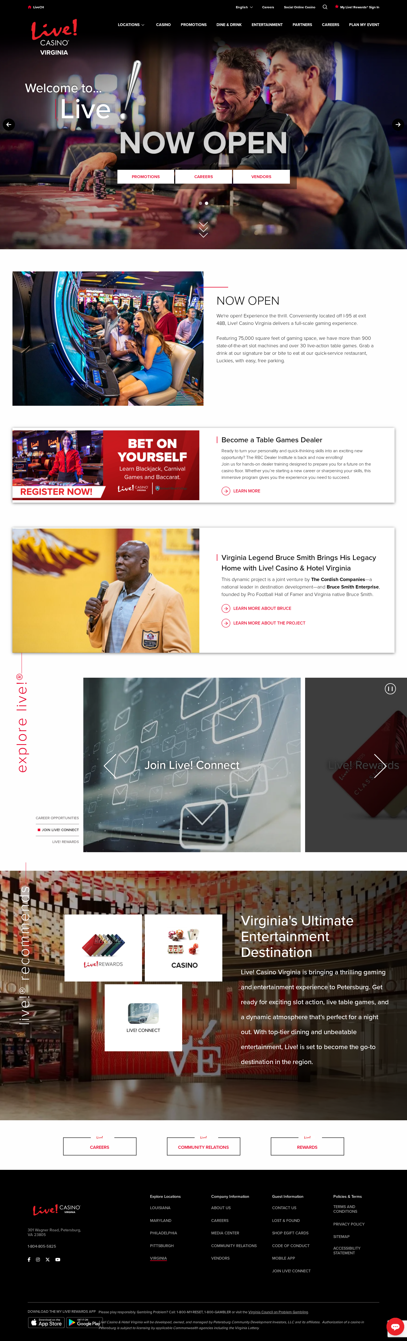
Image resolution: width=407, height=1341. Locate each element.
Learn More (246, 491)
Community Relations (203, 1147)
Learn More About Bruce (262, 608)
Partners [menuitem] (302, 24)
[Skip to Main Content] (203, 223)
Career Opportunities (57, 818)
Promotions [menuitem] (194, 24)
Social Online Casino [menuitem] (299, 7)
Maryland (160, 1220)
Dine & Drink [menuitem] (229, 24)
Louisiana (160, 1208)
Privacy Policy (349, 1224)
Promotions (146, 176)
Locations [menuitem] (129, 24)
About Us (221, 1208)
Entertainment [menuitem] (267, 24)
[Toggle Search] (325, 6)
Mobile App (283, 1258)
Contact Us (284, 1208)
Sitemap (341, 1236)
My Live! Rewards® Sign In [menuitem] (359, 7)
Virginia (158, 1258)
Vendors (261, 176)
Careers (203, 176)
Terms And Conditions (345, 1209)
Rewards (307, 1147)
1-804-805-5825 (42, 1246)
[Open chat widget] (395, 1326)
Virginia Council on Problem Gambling (278, 1312)
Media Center (225, 1233)
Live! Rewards (65, 842)
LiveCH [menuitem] (38, 7)
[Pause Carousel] (390, 688)
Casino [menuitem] (163, 24)
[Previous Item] (110, 766)
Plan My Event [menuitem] (364, 24)
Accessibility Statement (346, 1250)
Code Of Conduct (291, 1246)
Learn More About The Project (269, 623)
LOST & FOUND (286, 1220)
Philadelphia (163, 1233)
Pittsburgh (162, 1246)
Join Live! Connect (60, 830)
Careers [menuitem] (268, 7)
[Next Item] (379, 766)
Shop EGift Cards (290, 1233)
